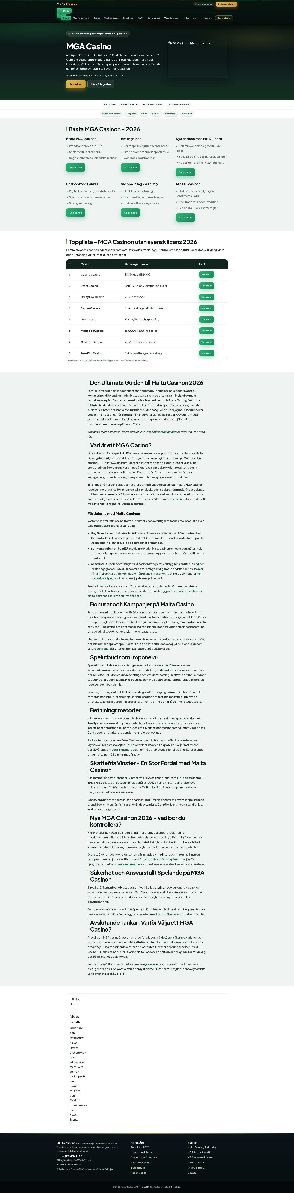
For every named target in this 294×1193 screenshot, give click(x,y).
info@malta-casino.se (69, 1164)
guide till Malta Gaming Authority (164, 859)
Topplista (128, 18)
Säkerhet (187, 113)
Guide (144, 113)
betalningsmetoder (124, 749)
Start (66, 18)
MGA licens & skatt (198, 1152)
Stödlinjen (107, 1169)
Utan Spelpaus (172, 18)
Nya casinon (207, 18)
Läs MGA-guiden (101, 84)
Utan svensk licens (142, 1152)
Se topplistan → (226, 4)
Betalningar (154, 18)
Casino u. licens (81, 18)
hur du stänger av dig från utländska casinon (137, 573)
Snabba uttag (111, 18)
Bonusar (156, 113)
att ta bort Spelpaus (166, 914)
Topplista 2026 (140, 1147)
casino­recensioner (129, 864)
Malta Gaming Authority (201, 1147)
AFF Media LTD (141, 1187)
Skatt (140, 18)
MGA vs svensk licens (200, 1157)
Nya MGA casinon (141, 1162)
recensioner (177, 499)
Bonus (97, 18)
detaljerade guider (163, 431)
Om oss (192, 1172)
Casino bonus (195, 1162)
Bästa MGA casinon (112, 113)
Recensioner (224, 18)
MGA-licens (190, 18)
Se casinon (76, 84)
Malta (67, 4)
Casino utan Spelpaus (144, 1157)
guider (148, 964)
